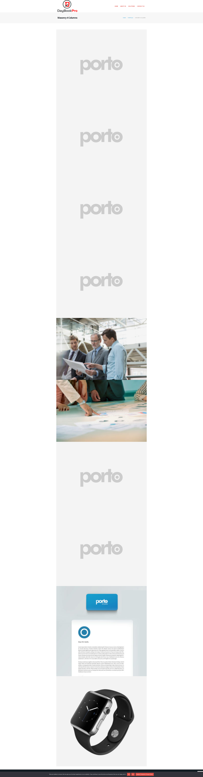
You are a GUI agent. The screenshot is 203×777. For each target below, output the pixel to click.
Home (116, 6)
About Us (123, 6)
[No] (201, 774)
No (133, 774)
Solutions (131, 6)
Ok (128, 774)
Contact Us (140, 6)
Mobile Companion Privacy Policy (145, 774)
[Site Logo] (67, 6)
